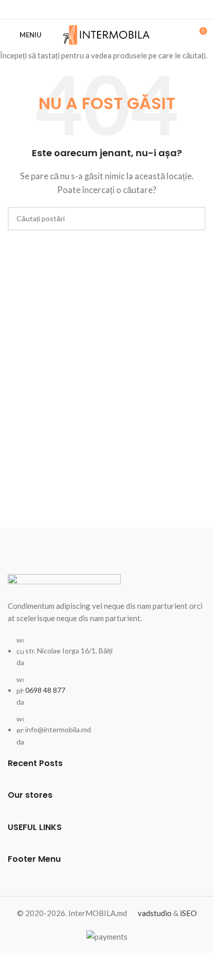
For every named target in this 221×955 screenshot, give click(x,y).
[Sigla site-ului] (107, 33)
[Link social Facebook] (107, 9)
